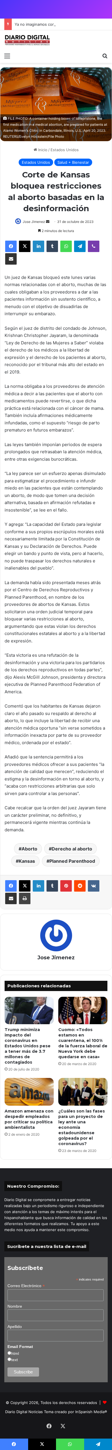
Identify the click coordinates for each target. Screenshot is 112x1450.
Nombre (14, 1306)
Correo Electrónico (26, 1286)
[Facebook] (11, 246)
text (14, 1359)
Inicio (42, 149)
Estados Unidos (65, 149)
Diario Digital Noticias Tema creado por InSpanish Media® (56, 1411)
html (15, 1353)
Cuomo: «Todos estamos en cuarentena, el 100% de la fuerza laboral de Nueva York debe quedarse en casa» (82, 1043)
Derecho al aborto (72, 849)
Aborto (29, 849)
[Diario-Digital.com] (27, 40)
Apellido (14, 1326)
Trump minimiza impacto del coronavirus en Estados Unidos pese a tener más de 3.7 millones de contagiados (28, 1046)
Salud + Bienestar (73, 162)
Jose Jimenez (34, 221)
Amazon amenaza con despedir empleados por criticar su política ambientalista (29, 1119)
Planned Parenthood (72, 861)
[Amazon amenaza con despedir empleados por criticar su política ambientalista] (29, 1091)
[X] (24, 246)
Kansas (27, 861)
